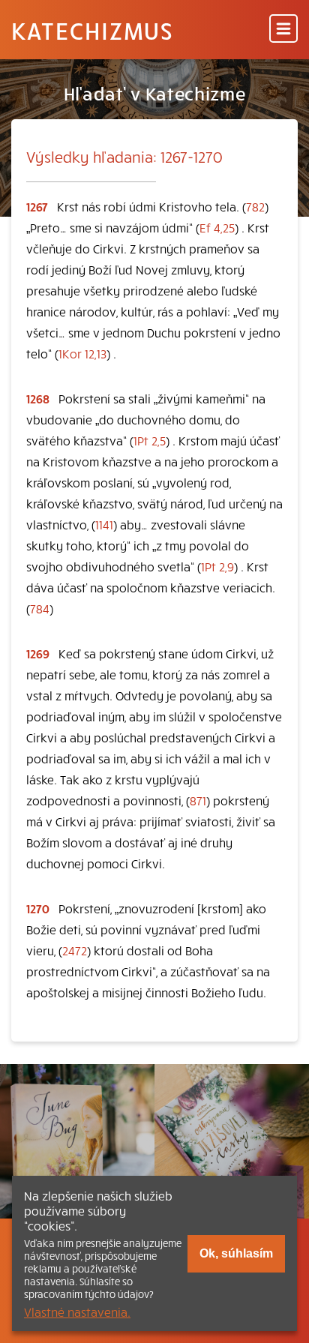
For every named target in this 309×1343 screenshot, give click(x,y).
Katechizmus (92, 30)
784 (40, 608)
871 (198, 800)
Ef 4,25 (217, 227)
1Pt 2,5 (150, 440)
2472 (74, 950)
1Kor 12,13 (82, 353)
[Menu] (283, 29)
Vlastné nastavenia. (77, 1311)
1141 (104, 524)
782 (255, 206)
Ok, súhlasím (236, 1253)
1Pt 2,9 (217, 566)
